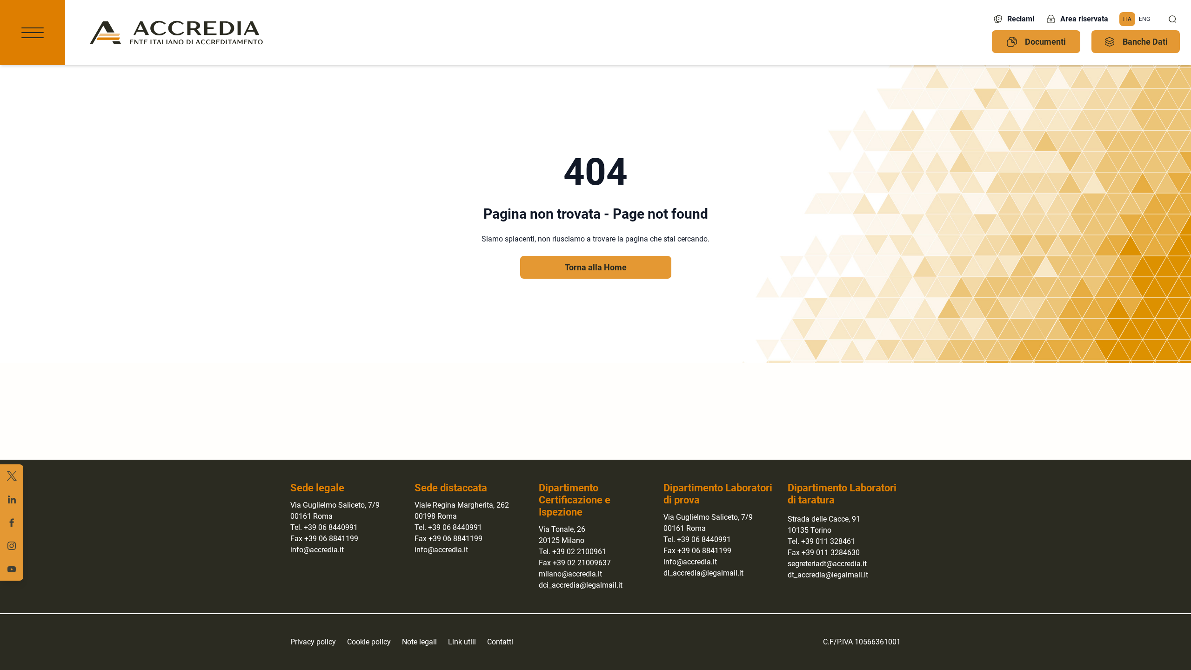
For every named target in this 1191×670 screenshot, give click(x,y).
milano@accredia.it (570, 574)
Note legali (419, 641)
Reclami (1020, 18)
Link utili (462, 641)
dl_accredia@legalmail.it (703, 573)
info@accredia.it (317, 549)
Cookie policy (369, 641)
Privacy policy (313, 641)
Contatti (500, 641)
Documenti (1045, 42)
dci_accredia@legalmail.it (580, 585)
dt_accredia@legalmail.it (828, 574)
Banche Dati (1145, 42)
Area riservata (1084, 18)
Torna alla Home (596, 267)
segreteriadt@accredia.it (827, 563)
